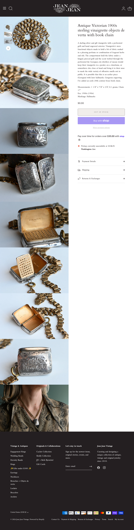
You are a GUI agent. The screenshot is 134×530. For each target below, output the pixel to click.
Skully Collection (43, 456)
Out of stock (101, 112)
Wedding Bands (16, 456)
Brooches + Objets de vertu (19, 482)
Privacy (97, 519)
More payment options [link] (101, 127)
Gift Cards (40, 464)
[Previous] (8, 21)
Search (110, 519)
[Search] (10, 9)
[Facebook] (98, 467)
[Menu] (4, 8)
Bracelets (14, 492)
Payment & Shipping (68, 519)
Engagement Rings (18, 452)
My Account (119, 519)
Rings (12, 464)
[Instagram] (104, 467)
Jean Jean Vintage (22, 519)
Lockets (13, 488)
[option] (8, 28)
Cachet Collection (44, 452)
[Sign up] (90, 466)
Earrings (13, 473)
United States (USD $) (18, 512)
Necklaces (14, 477)
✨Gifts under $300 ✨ (20, 468)
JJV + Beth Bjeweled (44, 460)
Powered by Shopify (37, 519)
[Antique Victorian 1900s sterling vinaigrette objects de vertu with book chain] (8, 27)
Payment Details (88, 161)
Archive (13, 497)
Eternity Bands (16, 460)
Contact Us (55, 519)
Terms (104, 519)
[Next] (8, 48)
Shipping (85, 170)
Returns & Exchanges (90, 178)
